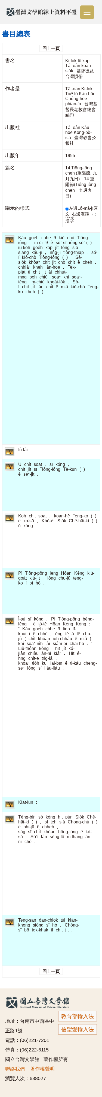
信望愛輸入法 (77, 1029)
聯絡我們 (15, 1069)
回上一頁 (51, 48)
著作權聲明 (42, 1069)
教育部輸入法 (77, 1016)
